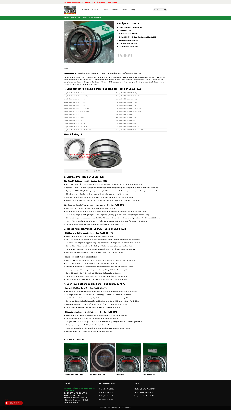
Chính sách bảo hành (106, 392)
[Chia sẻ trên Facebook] (118, 55)
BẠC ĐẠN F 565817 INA (97, 374)
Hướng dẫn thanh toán (106, 396)
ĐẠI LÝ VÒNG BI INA (149, 374)
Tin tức (125, 10)
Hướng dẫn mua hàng (106, 399)
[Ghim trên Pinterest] (128, 55)
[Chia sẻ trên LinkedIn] (131, 55)
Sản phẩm (95, 10)
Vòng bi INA (69, 208)
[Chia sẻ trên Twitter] (121, 55)
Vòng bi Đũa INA (136, 27)
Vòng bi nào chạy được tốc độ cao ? (145, 396)
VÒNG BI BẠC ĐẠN (82, 17)
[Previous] (64, 361)
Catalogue (115, 10)
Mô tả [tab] (66, 68)
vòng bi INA (83, 82)
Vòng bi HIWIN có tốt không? (143, 392)
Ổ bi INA (136, 46)
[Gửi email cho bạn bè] (125, 55)
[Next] (166, 361)
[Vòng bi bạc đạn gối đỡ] (71, 10)
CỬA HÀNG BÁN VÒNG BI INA (73, 374)
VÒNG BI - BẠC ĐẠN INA (95, 17)
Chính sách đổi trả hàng (107, 389)
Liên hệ (133, 10)
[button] (66, 61)
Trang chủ (85, 10)
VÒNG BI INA (120, 374)
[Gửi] (165, 9)
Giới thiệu (106, 10)
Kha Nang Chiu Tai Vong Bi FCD (144, 389)
